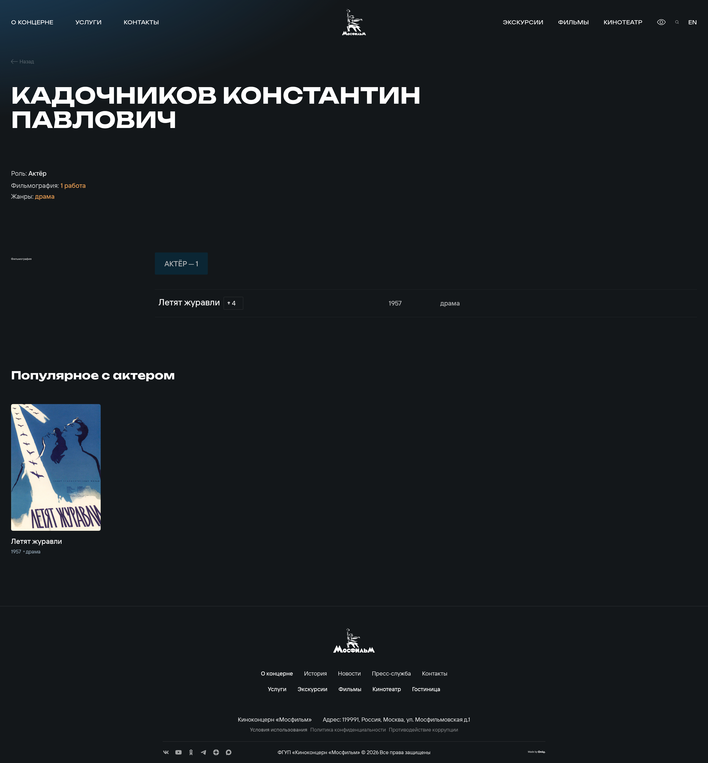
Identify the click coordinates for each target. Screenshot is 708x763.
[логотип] (354, 22)
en (692, 22)
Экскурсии (523, 22)
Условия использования (278, 730)
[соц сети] (166, 752)
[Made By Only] (536, 751)
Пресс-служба (391, 673)
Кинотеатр (623, 22)
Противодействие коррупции (423, 730)
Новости (349, 673)
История (315, 673)
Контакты (141, 22)
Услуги (88, 22)
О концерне (32, 22)
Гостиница (426, 689)
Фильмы (573, 22)
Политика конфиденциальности (348, 730)
